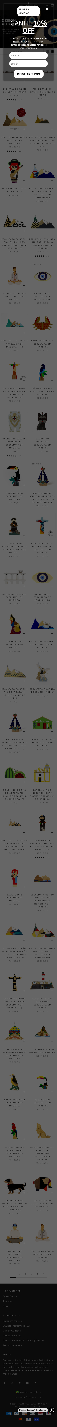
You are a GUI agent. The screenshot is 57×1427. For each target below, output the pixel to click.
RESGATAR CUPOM (28, 74)
